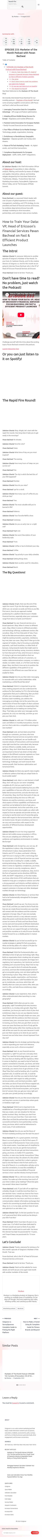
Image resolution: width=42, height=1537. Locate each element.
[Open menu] (39, 5)
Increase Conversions (11, 1508)
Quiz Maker (8, 1489)
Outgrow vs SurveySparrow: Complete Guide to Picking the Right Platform (9, 1325)
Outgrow (7, 1486)
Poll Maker (8, 1499)
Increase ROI (8, 1511)
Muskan (9, 1378)
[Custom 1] (4, 4)
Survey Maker (9, 1502)
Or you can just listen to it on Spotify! (24, 86)
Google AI (29, 41)
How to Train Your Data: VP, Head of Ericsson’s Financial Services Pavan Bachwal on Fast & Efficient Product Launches (24, 74)
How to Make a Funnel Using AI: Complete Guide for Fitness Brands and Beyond (31, 1324)
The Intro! (15, 79)
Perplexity (14, 41)
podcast (20, 1308)
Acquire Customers (10, 1505)
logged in (15, 1403)
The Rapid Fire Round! (19, 88)
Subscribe (35, 1532)
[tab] (17, 1384)
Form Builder (9, 1496)
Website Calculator (10, 1492)
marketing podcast (9, 1308)
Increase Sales (9, 1514)
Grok (37, 41)
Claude (21, 41)
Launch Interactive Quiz (10, 349)
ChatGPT (6, 41)
